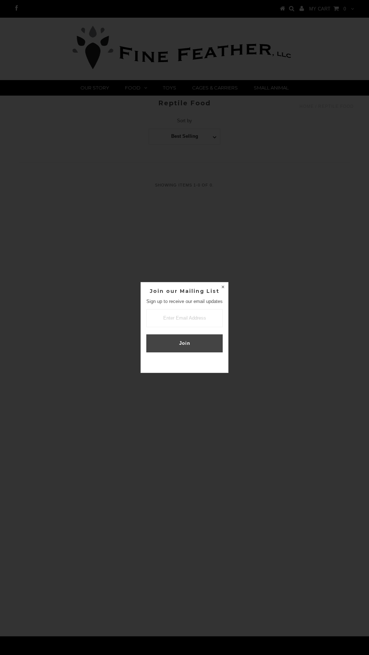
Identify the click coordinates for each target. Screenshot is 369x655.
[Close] (222, 287)
